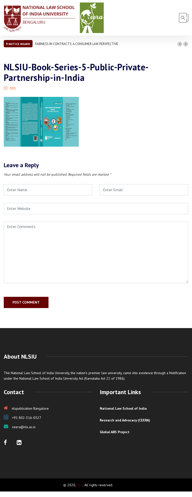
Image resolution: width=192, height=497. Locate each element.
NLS (80, 485)
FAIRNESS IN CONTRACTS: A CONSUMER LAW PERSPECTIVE (76, 44)
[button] (179, 44)
